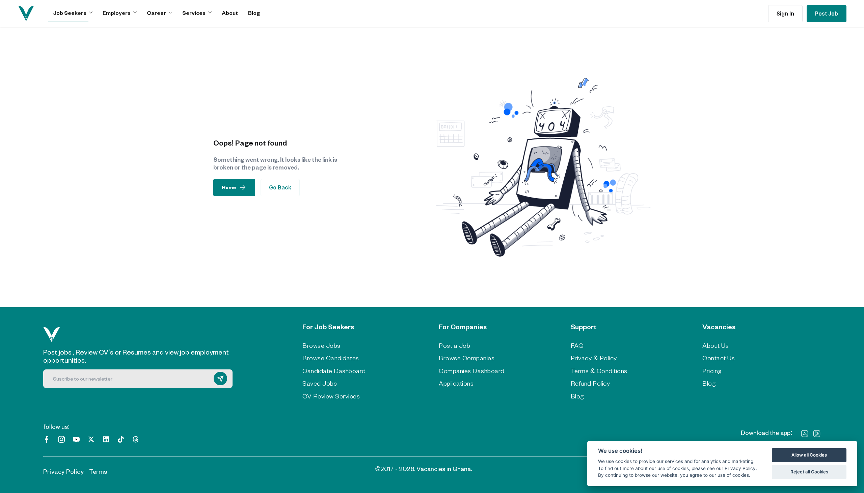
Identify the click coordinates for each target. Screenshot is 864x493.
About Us (715, 345)
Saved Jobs (319, 383)
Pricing (712, 370)
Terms (98, 471)
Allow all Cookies (809, 455)
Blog (254, 12)
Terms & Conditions (599, 370)
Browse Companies (466, 358)
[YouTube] (76, 438)
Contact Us (718, 358)
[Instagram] (61, 438)
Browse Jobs (321, 345)
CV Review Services (331, 396)
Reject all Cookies (809, 471)
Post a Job (454, 345)
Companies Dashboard (472, 370)
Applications (456, 383)
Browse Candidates (330, 358)
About (230, 12)
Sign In (785, 13)
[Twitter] (91, 438)
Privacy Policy (63, 471)
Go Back (280, 187)
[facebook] (46, 438)
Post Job (826, 13)
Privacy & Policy (594, 358)
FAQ (577, 345)
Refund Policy (590, 383)
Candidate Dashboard (334, 370)
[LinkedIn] (106, 438)
